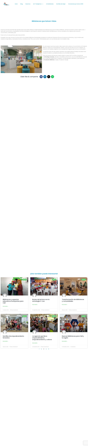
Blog (21, 4)
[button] (41, 76)
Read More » (5, 306)
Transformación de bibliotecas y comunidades (73, 300)
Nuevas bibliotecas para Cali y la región (73, 337)
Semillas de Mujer (61, 4)
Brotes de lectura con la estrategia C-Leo (40, 300)
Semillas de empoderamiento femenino (13, 337)
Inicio (16, 4)
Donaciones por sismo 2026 (75, 4)
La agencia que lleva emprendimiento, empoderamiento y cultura (42, 338)
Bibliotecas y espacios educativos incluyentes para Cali (13, 301)
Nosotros (27, 4)
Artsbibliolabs (49, 4)
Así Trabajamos (37, 4)
